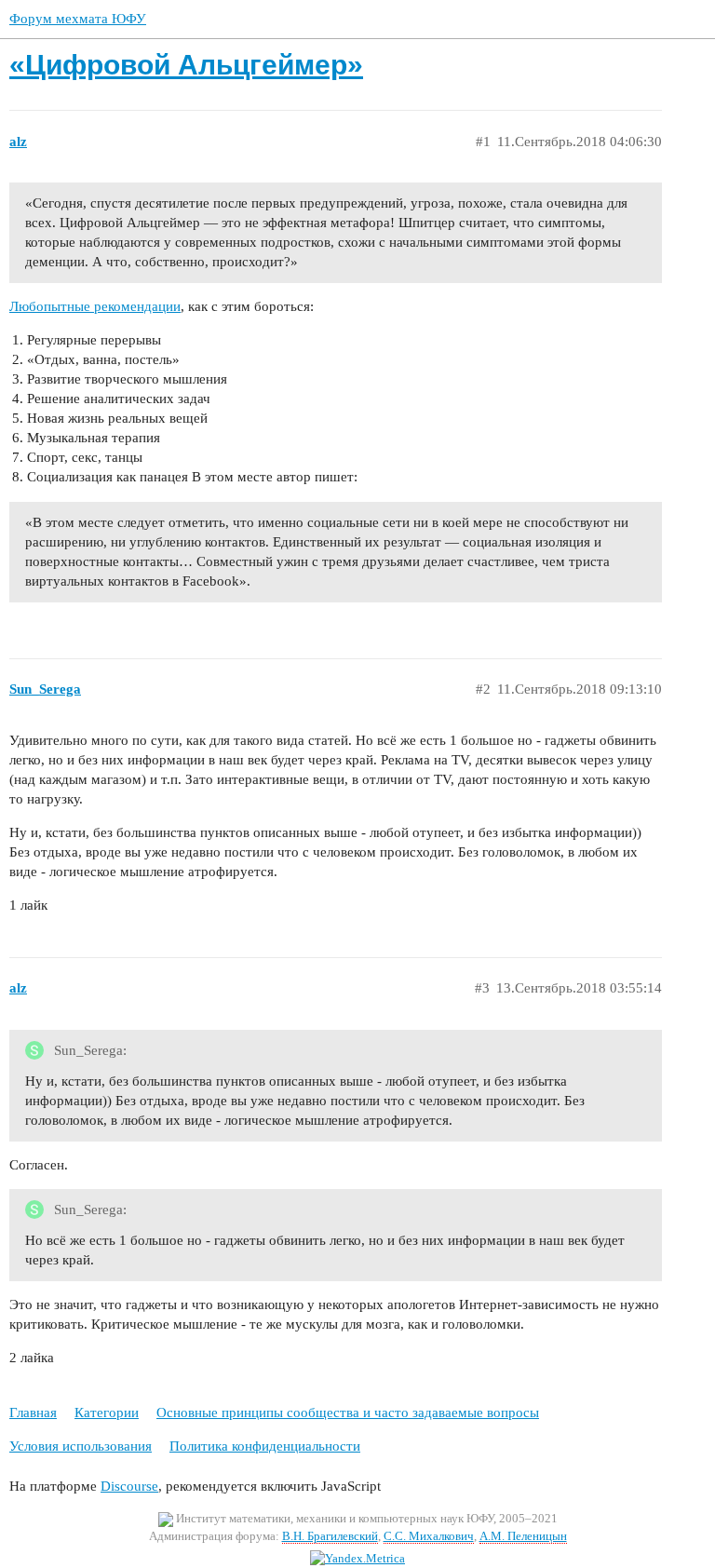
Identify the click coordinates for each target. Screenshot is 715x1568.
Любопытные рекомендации (95, 306)
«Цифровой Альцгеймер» (186, 64)
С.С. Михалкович (429, 1536)
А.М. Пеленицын (523, 1536)
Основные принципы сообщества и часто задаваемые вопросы (347, 1412)
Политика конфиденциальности (264, 1446)
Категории (106, 1412)
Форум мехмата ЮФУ (77, 18)
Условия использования (80, 1446)
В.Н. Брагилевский (330, 1536)
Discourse (129, 1486)
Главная (33, 1412)
